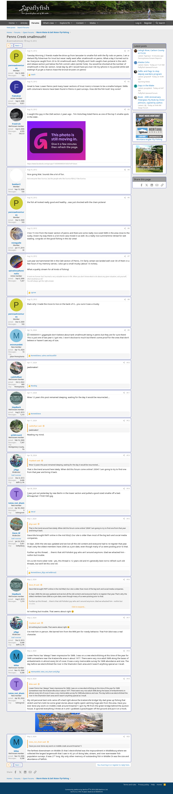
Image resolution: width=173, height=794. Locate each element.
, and (43, 356)
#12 (128, 420)
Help (153, 784)
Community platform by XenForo (86, 789)
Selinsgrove (20, 512)
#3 (129, 109)
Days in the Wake (146, 85)
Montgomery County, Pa (16, 448)
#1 (129, 51)
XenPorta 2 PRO (76, 792)
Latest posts (140, 46)
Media (93, 23)
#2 (129, 81)
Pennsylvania (19, 387)
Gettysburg (20, 546)
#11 (128, 393)
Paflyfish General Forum (147, 67)
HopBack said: (34, 460)
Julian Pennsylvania (17, 356)
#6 (129, 228)
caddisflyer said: (35, 426)
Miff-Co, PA (20, 482)
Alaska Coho (143, 62)
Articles (24, 23)
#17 (128, 618)
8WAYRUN (99, 792)
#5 (129, 197)
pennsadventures (16, 41)
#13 (128, 455)
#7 (129, 256)
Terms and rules (129, 784)
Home (11, 23)
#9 (129, 330)
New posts (11, 27)
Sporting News (144, 81)
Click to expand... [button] (78, 607)
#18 (128, 651)
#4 (129, 170)
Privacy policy (143, 784)
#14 (128, 488)
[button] (17, 22)
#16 (128, 579)
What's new (48, 23)
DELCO (21, 133)
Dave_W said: (34, 585)
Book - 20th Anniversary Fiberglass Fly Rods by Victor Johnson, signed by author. (151, 100)
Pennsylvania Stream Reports (150, 58)
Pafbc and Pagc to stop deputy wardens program (150, 72)
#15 (128, 519)
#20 (128, 736)
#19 (128, 679)
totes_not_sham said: (37, 742)
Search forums (23, 27)
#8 (129, 299)
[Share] (125, 51)
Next (17, 45)
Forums (35, 23)
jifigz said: (33, 524)
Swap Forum (143, 108)
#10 (128, 362)
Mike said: (33, 684)
